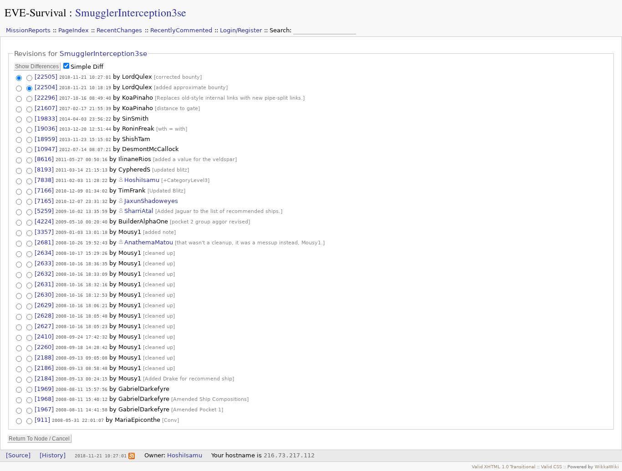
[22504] (46, 87)
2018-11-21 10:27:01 (85, 77)
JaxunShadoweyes (151, 201)
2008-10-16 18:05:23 (81, 326)
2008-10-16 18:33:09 (81, 274)
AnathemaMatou (148, 242)
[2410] (44, 336)
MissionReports (28, 30)
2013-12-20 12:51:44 (85, 129)
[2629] (44, 305)
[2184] (44, 378)
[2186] (44, 368)
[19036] (46, 128)
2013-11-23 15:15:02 (85, 139)
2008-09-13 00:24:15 (81, 378)
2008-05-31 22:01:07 (78, 420)
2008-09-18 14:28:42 (81, 347)
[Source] (18, 455)
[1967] (44, 409)
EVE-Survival (35, 12)
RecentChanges (119, 30)
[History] (53, 455)
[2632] (44, 273)
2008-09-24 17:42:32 (81, 336)
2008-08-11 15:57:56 (81, 389)
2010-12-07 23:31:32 (81, 201)
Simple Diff (87, 66)
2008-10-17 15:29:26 (81, 253)
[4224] (44, 221)
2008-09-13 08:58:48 (81, 368)
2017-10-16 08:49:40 (85, 98)
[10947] (46, 149)
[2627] (44, 326)
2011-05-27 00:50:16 (81, 159)
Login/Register (241, 30)
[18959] (46, 139)
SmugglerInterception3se (130, 12)
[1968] (44, 398)
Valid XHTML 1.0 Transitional (503, 466)
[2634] (44, 252)
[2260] (44, 347)
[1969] (44, 388)
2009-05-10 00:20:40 (81, 221)
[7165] (44, 201)
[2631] (44, 284)
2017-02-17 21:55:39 (85, 108)
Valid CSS (551, 466)
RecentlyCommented (181, 30)
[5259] (44, 211)
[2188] (44, 357)
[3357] (44, 231)
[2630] (44, 294)
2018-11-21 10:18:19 (85, 87)
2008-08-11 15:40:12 (81, 399)
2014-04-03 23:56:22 (85, 119)
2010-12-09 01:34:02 (81, 190)
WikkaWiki (607, 466)
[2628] (44, 315)
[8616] (44, 159)
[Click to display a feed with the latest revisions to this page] (131, 455)
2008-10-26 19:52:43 (81, 242)
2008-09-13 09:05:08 (81, 357)
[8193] (44, 169)
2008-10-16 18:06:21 (81, 305)
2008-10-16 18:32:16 (81, 284)
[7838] (44, 180)
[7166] (44, 190)
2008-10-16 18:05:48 (81, 316)
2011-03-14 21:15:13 (81, 169)
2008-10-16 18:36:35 (81, 263)
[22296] (46, 97)
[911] (42, 419)
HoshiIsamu (141, 180)
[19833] (46, 118)
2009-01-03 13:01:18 (81, 232)
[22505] (46, 76)
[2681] (44, 242)
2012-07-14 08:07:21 (85, 149)
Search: (281, 30)
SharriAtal (138, 211)
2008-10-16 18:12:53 (81, 295)
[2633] (44, 263)
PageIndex (73, 30)
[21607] (46, 108)
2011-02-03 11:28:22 (81, 180)
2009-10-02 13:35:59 (81, 211)
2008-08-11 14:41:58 (81, 409)
